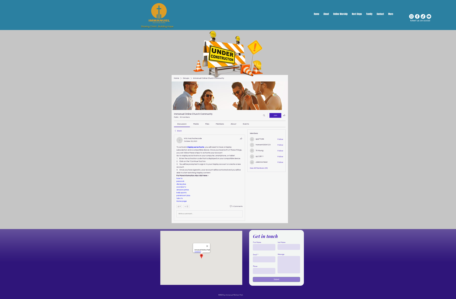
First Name (257, 242)
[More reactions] (186, 206)
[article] (209, 178)
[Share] (241, 138)
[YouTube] (429, 16)
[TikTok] (423, 16)
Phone (255, 266)
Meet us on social (420, 20)
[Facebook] (417, 16)
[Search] (264, 115)
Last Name (281, 242)
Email (255, 254)
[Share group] (284, 115)
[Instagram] (411, 16)
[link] (182, 124)
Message (281, 254)
